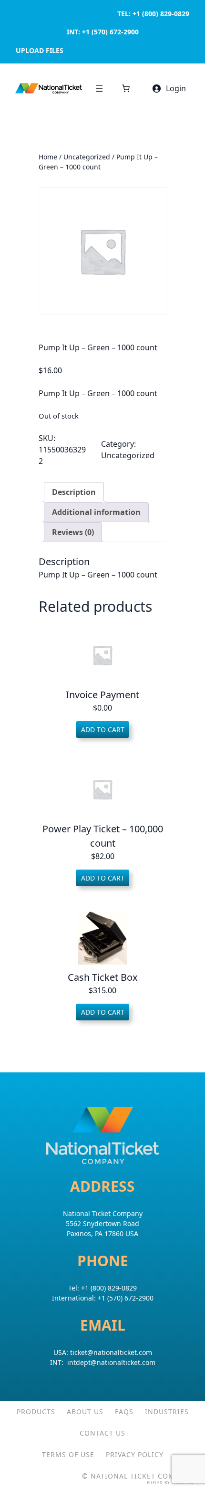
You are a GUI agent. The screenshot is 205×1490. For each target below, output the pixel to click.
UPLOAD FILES (39, 50)
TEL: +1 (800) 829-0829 (153, 13)
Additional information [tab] (96, 512)
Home (48, 156)
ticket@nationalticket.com (111, 1352)
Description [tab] (74, 492)
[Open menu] (99, 88)
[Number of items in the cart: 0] (125, 88)
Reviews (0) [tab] (73, 532)
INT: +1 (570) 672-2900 (103, 31)
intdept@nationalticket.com (111, 1362)
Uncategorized (86, 156)
